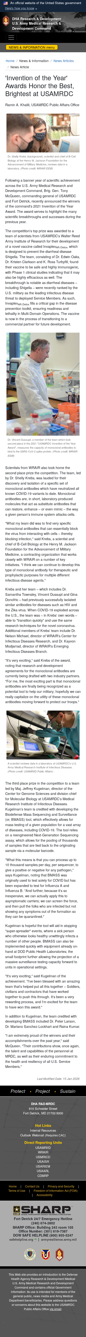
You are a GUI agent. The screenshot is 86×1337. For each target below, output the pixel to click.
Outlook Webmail (43, 1135)
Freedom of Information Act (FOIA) (56, 1190)
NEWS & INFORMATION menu (32, 47)
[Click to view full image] (43, 132)
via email (55, 1309)
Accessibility (45, 1195)
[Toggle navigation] (11, 37)
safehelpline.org (21, 1239)
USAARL (43, 1171)
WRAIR (43, 1152)
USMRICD (43, 1157)
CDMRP (43, 1175)
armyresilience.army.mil (59, 1239)
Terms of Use (16, 1190)
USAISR (43, 1161)
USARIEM (43, 1166)
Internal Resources (43, 1130)
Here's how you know (19, 8)
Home (10, 60)
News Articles (64, 60)
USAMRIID (43, 1147)
